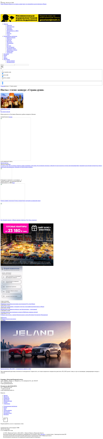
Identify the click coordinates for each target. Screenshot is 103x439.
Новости (6, 24)
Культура (9, 33)
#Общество (6, 398)
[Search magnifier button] (2, 67)
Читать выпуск (4, 163)
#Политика (6, 399)
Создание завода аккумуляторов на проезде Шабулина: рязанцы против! (19, 312)
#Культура (6, 397)
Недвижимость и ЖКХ (12, 30)
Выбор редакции (11, 37)
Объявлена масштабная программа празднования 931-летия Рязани (18, 304)
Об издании (7, 59)
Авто (5, 56)
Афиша (5, 58)
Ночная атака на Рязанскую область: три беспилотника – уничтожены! (19, 309)
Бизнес (8, 32)
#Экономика (7, 403)
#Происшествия (8, 401)
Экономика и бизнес (12, 50)
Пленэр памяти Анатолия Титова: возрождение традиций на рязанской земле (20, 200)
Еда (8, 44)
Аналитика (9, 52)
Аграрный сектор (11, 48)
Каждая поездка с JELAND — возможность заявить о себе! (16, 368)
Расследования (10, 47)
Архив (10, 117)
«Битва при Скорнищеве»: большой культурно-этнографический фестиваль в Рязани (22, 306)
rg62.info (42, 434)
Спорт (8, 35)
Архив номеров (11, 60)
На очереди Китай (5, 111)
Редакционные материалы (10, 36)
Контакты (6, 414)
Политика (9, 28)
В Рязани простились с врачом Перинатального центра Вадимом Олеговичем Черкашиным (24, 314)
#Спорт (5, 402)
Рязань (2, 8)
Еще (9, 164)
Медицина (9, 41)
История (9, 45)
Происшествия (10, 26)
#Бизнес (6, 395)
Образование (10, 43)
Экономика (9, 29)
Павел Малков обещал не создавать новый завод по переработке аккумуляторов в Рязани (23, 4)
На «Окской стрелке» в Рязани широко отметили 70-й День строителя (19, 220)
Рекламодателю (11, 62)
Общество (9, 25)
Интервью (6, 54)
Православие (10, 51)
